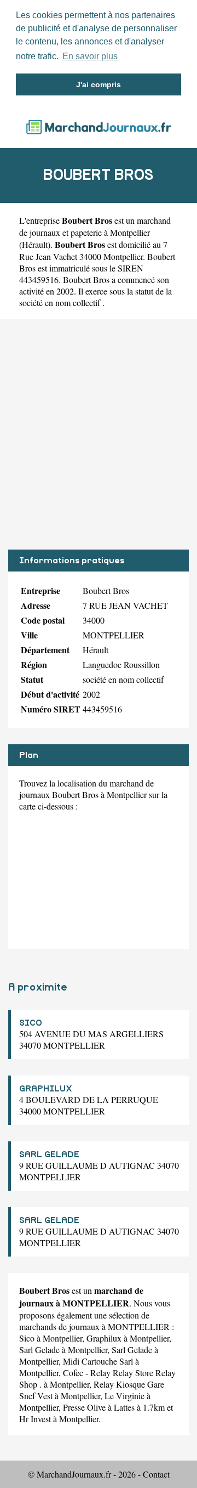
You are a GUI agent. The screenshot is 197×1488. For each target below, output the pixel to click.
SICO (30, 1023)
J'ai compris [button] (98, 84)
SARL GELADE (49, 1154)
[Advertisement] (98, 434)
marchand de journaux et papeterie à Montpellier (95, 226)
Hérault (35, 244)
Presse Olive (84, 1407)
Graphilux (103, 1338)
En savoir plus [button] (90, 56)
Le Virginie (124, 1395)
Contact (156, 1474)
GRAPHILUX (45, 1088)
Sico (26, 1338)
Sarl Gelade (39, 1349)
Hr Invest (35, 1418)
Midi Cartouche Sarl (98, 1361)
